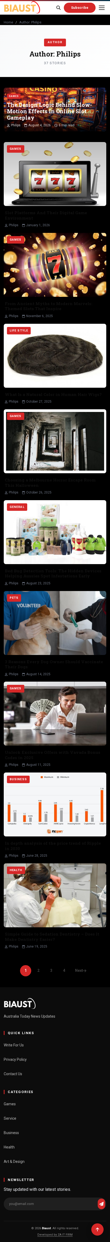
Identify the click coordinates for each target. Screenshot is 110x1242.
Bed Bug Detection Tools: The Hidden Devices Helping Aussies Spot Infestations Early (53, 573)
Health (9, 1147)
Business (11, 1133)
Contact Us (13, 1074)
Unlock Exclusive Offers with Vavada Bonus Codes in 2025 (52, 755)
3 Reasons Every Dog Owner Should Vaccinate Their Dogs (54, 664)
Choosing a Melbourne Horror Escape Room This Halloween (50, 482)
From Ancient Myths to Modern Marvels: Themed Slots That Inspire (48, 306)
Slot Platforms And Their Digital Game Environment (46, 215)
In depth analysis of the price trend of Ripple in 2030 (53, 845)
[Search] (58, 7)
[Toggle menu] (101, 7)
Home (8, 22)
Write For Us (14, 1045)
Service (10, 1118)
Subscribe (79, 8)
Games (10, 1104)
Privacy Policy (15, 1059)
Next (79, 970)
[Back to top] (97, 1229)
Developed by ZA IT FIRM (55, 1234)
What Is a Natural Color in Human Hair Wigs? (53, 394)
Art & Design (14, 1161)
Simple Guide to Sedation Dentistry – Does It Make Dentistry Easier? (52, 936)
